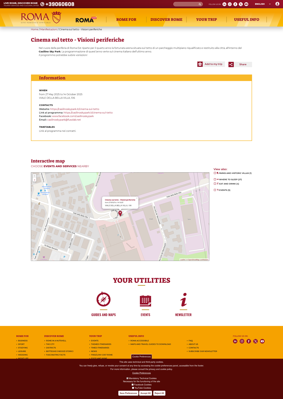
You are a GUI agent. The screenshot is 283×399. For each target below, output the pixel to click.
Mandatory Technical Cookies (143, 378)
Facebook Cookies (143, 384)
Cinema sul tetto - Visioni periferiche (120, 200)
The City (50, 344)
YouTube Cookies (143, 387)
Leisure (22, 351)
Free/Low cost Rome (102, 355)
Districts (51, 348)
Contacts (194, 348)
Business (23, 341)
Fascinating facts (55, 355)
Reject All (159, 393)
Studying (23, 348)
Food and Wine (99, 358)
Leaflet (182, 259)
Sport (21, 344)
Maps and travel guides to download (150, 344)
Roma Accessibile (139, 341)
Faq (191, 341)
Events (94, 341)
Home (34, 29)
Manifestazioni (48, 29)
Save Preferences (128, 393)
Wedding (23, 355)
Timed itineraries (100, 348)
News (94, 351)
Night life (23, 358)
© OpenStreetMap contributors (197, 259)
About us (193, 344)
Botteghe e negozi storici (59, 351)
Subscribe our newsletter (203, 351)
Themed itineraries (101, 344)
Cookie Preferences (141, 356)
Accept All (145, 393)
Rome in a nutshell (56, 341)
